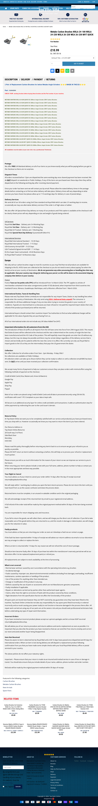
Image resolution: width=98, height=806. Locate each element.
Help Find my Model (73, 8)
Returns (39, 1)
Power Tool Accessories (31, 8)
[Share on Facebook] (52, 71)
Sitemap (53, 788)
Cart (93, 1)
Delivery (33, 1)
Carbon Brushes (9, 681)
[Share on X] (57, 71)
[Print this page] (72, 71)
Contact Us (13, 1)
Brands (46, 8)
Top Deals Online (54, 796)
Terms (45, 1)
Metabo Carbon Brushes (12, 684)
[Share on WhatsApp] (67, 71)
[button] (55, 39)
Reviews (20, 1)
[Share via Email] (62, 71)
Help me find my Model (57, 769)
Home (6, 8)
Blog (28, 1)
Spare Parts (14, 8)
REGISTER (86, 1)
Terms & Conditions (56, 785)
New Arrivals (88, 8)
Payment (38, 79)
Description (11, 79)
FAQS (24, 1)
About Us (6, 1)
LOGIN (79, 1)
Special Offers (57, 8)
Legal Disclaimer (55, 780)
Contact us (53, 790)
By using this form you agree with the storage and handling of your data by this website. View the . (13, 777)
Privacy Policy (8, 783)
